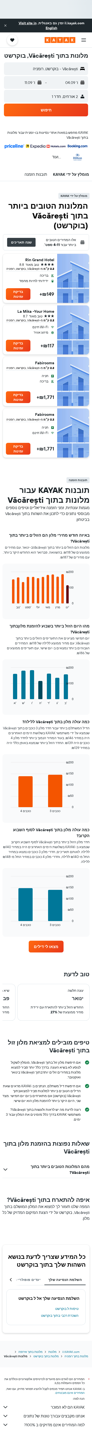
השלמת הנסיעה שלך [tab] (65, 1279)
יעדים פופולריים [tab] (27, 1279)
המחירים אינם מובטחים (70, 1393)
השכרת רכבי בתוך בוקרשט (60, 1315)
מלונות (52, 1352)
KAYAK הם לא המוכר (68, 1407)
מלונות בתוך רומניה (76, 1356)
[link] (46, 946)
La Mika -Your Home (35, 311)
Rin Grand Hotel (39, 259)
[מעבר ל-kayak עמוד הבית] (60, 40)
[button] (5, 25)
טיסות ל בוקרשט (67, 1308)
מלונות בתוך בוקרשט (46, 1356)
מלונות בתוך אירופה (30, 1352)
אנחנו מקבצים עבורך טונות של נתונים (54, 1415)
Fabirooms (44, 362)
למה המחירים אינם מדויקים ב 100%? (54, 1424)
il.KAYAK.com (70, 1352)
